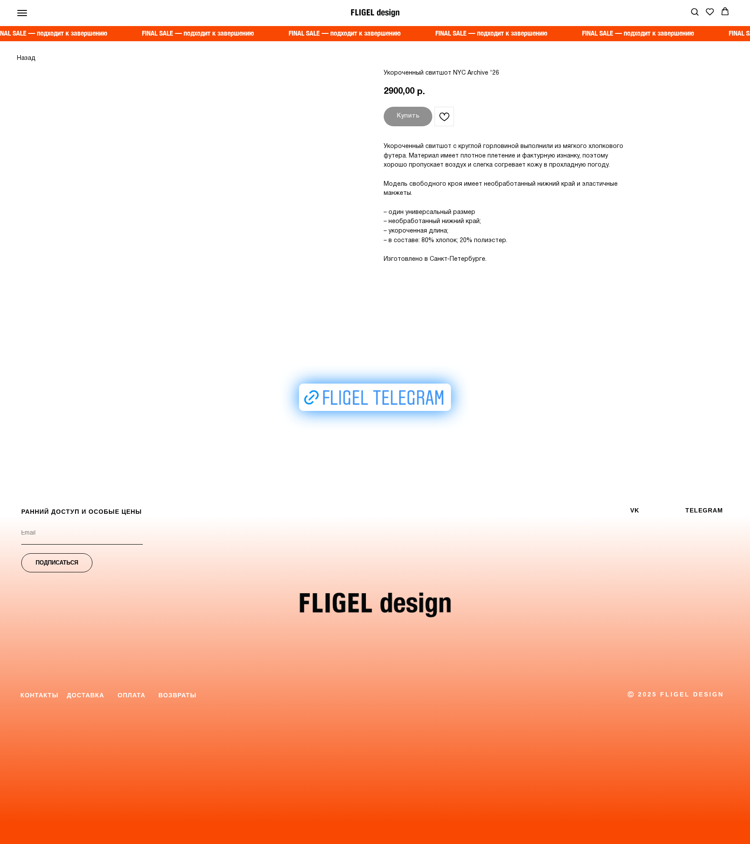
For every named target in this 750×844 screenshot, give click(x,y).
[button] (695, 11)
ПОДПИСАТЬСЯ (57, 562)
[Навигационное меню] (22, 13)
